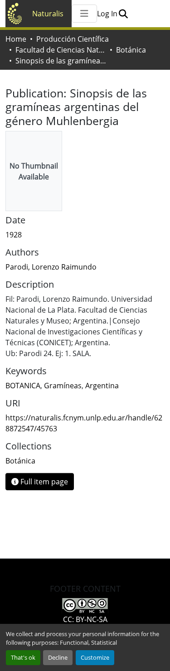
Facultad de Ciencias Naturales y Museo (60, 50)
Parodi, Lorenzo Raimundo (51, 267)
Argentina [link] (102, 386)
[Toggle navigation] (84, 14)
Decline (58, 657)
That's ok (23, 657)
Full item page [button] (43, 482)
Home (15, 39)
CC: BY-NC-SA (85, 619)
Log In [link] (107, 14)
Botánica (131, 50)
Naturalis (47, 14)
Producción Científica (72, 39)
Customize (95, 657)
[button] (123, 13)
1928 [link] (13, 235)
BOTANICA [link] (22, 386)
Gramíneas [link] (63, 386)
